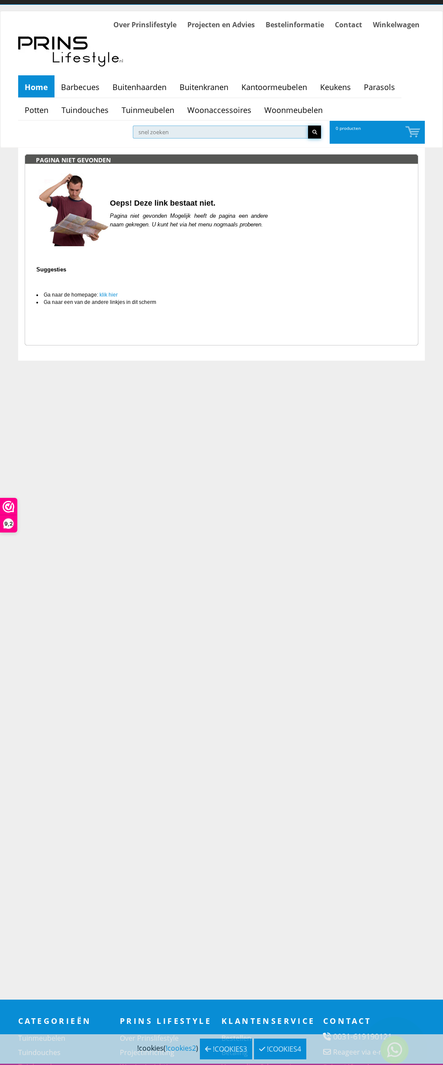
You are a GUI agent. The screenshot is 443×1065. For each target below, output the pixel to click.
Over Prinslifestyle (145, 24)
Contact (348, 24)
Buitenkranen (204, 87)
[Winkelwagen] (413, 132)
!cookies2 (181, 1048)
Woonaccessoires (219, 110)
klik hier (109, 295)
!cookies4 (283, 1049)
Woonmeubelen (293, 110)
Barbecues (80, 87)
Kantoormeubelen (274, 87)
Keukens (335, 87)
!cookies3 (229, 1049)
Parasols (379, 87)
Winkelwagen (396, 24)
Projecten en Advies (221, 24)
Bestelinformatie (295, 24)
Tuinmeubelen (148, 110)
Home (36, 87)
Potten (36, 110)
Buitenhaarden (139, 87)
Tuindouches (85, 110)
